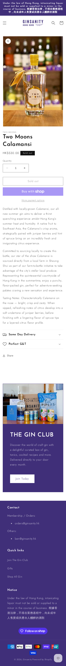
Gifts (10, 568)
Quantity (7, 161)
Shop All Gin (14, 576)
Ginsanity (27, 659)
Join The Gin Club (17, 560)
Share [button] (10, 355)
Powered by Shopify (42, 659)
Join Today (22, 479)
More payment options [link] (33, 200)
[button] (5, 23)
